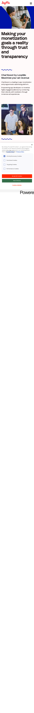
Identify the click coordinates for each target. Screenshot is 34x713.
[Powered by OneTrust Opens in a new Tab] (26, 191)
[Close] (32, 145)
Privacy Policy (20, 151)
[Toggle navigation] (31, 3)
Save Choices (17, 180)
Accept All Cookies (17, 176)
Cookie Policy (10, 151)
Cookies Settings (17, 185)
